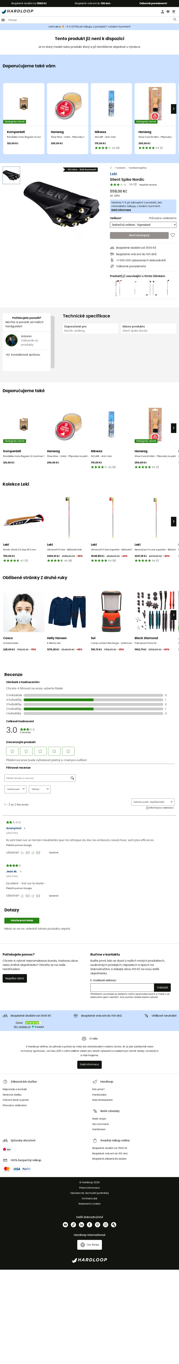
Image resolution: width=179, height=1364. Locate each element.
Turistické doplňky (138, 168)
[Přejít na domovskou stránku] (113, 168)
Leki (113, 174)
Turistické (120, 168)
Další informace (121, 210)
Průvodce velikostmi (162, 218)
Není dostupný (139, 235)
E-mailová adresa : (103, 980)
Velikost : (116, 218)
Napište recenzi (148, 185)
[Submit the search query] (175, 20)
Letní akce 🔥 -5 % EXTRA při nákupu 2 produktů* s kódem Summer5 (90, 27)
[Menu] (3, 20)
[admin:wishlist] (172, 235)
